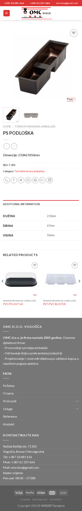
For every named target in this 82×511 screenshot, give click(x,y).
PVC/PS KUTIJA (13, 304)
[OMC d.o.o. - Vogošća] (41, 13)
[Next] (72, 66)
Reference (10, 416)
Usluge (8, 409)
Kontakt (8, 424)
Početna (8, 385)
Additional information (21, 204)
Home (7, 126)
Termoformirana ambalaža (35, 126)
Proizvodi (9, 401)
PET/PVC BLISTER (54, 304)
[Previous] (9, 66)
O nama (8, 393)
